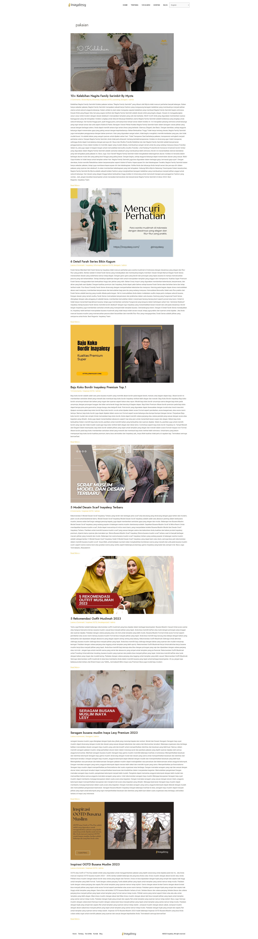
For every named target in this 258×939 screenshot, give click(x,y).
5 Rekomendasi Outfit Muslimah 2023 (96, 618)
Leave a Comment (77, 265)
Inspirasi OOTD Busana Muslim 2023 (95, 864)
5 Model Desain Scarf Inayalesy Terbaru (97, 507)
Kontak (157, 5)
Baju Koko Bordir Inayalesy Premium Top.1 (98, 387)
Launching (116, 100)
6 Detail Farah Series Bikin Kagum (93, 261)
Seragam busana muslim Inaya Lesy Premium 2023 (104, 733)
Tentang (134, 5)
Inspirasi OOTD (106, 100)
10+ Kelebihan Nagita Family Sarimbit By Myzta (102, 96)
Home (125, 5)
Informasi (96, 100)
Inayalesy (89, 265)
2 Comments (75, 100)
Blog (165, 5)
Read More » (75, 185)
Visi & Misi (146, 5)
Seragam (124, 100)
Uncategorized (103, 622)
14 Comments (76, 391)
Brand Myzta (86, 100)
